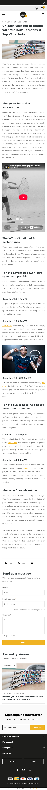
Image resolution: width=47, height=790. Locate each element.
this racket (12, 443)
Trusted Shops (35, 789)
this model (27, 468)
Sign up (37, 727)
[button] (3, 14)
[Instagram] (23, 769)
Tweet (22, 563)
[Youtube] (30, 769)
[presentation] (43, 676)
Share (9, 563)
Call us (12, 761)
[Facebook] (17, 769)
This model (7, 326)
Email (33, 761)
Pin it (36, 563)
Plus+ (38, 784)
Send (23, 642)
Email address (9, 599)
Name (5, 588)
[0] (42, 8)
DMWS (32, 784)
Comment (6, 615)
